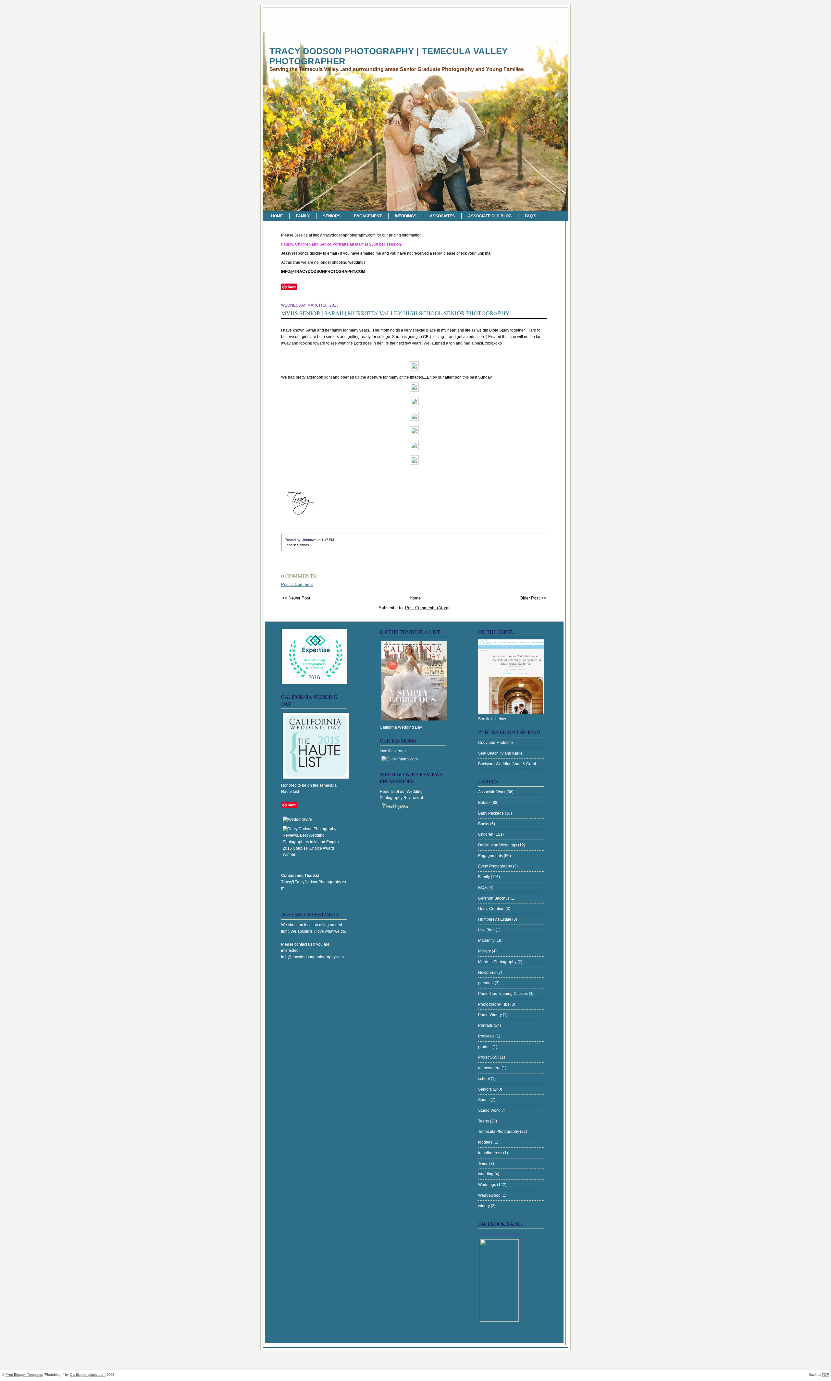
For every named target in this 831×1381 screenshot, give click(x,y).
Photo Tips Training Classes (503, 993)
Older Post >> (533, 598)
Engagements (491, 856)
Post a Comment (297, 584)
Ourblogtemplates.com (87, 1374)
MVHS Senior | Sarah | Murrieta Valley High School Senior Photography (395, 313)
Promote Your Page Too (496, 1327)
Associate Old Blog (490, 216)
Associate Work (492, 792)
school (484, 1078)
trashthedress (490, 1153)
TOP (825, 1374)
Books (484, 824)
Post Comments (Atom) (427, 607)
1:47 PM (327, 540)
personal (486, 983)
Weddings (405, 216)
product (485, 1047)
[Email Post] (335, 540)
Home (277, 216)
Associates (442, 216)
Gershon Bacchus (494, 898)
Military (485, 951)
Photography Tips (494, 1004)
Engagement (368, 216)
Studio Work (489, 1110)
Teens (484, 1121)
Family (303, 216)
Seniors (332, 216)
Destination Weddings (498, 845)
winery (484, 1206)
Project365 (488, 1057)
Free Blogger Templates (24, 1374)
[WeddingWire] (297, 819)
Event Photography (495, 866)
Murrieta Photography (497, 962)
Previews (486, 1036)
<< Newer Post (296, 598)
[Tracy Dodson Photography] (499, 1320)
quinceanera (490, 1068)
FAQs (483, 887)
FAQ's (530, 216)
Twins (483, 1163)
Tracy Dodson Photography (500, 1234)
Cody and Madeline (495, 742)
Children (486, 834)
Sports (484, 1099)
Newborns (487, 972)
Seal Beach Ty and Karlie (500, 753)
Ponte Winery (490, 1014)
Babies (484, 802)
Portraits (486, 1025)
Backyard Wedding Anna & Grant (507, 764)
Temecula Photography (499, 1131)
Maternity (486, 940)
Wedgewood (490, 1195)
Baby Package (491, 813)
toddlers (485, 1142)
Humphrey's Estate (495, 919)
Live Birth (487, 930)
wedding (486, 1174)
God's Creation (491, 908)
